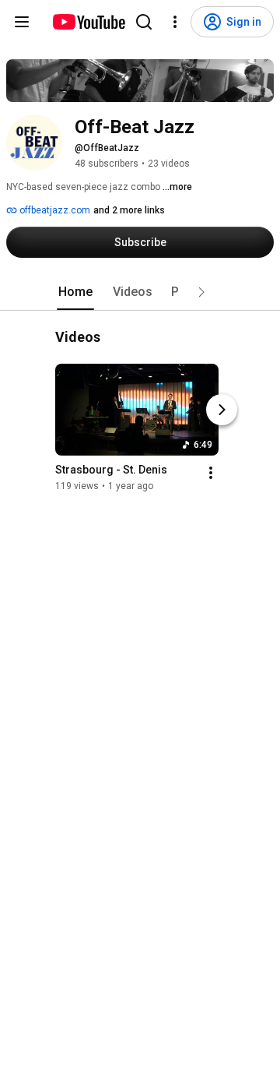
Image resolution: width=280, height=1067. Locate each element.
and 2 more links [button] (129, 210)
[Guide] (21, 21)
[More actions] (210, 473)
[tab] (75, 292)
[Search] (144, 21)
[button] (201, 292)
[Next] (221, 410)
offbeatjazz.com (53, 210)
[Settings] (175, 21)
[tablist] (140, 292)
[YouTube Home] (88, 22)
